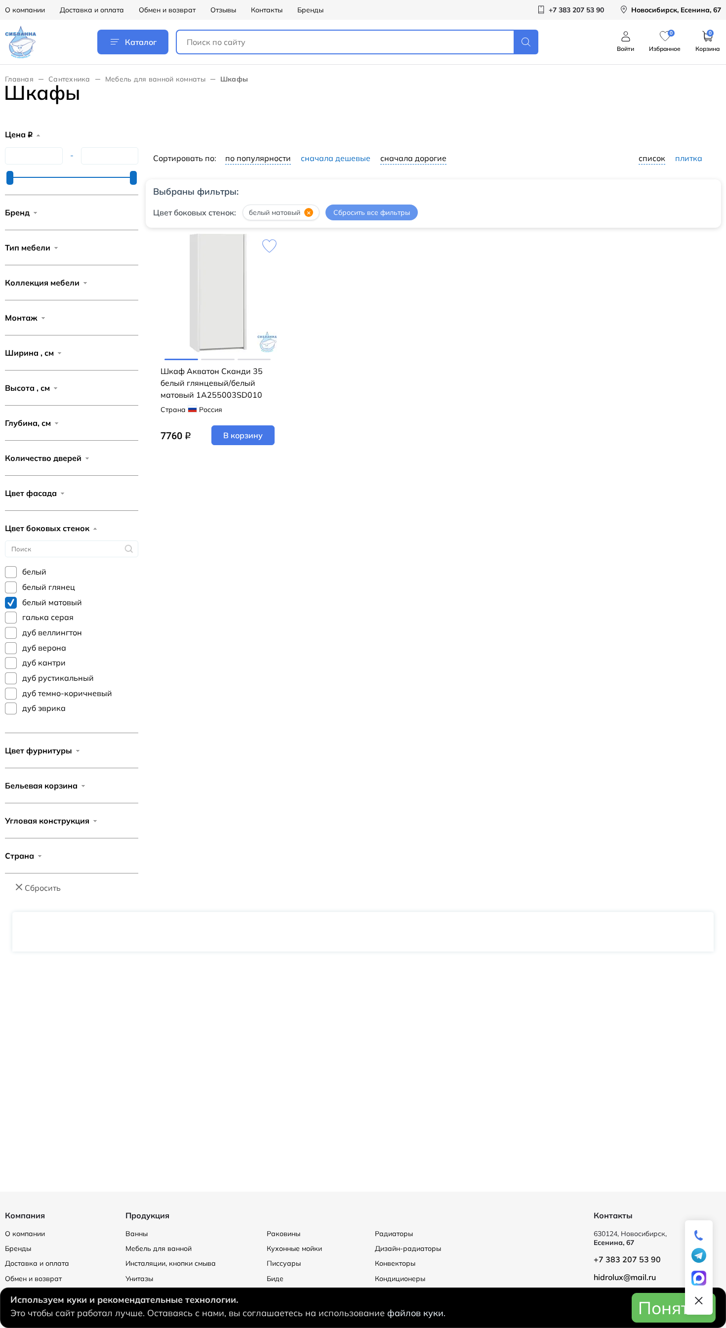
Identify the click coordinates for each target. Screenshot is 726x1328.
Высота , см (27, 388)
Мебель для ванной (158, 1248)
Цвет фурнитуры (38, 750)
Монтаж (21, 318)
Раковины (283, 1233)
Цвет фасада (31, 493)
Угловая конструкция (47, 821)
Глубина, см (28, 423)
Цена (19, 134)
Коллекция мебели (42, 283)
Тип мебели (27, 247)
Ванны (136, 1233)
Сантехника (69, 79)
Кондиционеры (400, 1278)
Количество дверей (43, 458)
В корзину (243, 435)
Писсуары (284, 1263)
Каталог (141, 42)
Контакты (266, 9)
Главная (19, 79)
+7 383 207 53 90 (627, 1259)
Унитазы (139, 1278)
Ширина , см (29, 353)
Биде (275, 1278)
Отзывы (223, 9)
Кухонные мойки (294, 1248)
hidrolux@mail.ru (625, 1277)
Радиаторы (394, 1233)
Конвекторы (395, 1263)
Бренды (310, 9)
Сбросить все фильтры (371, 212)
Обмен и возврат (167, 9)
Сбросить (43, 888)
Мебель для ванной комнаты (155, 79)
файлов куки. (416, 1313)
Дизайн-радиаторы (408, 1248)
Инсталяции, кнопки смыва (170, 1263)
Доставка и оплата (92, 9)
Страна (19, 856)
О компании (25, 9)
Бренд (17, 212)
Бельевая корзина (41, 785)
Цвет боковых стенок (47, 528)
